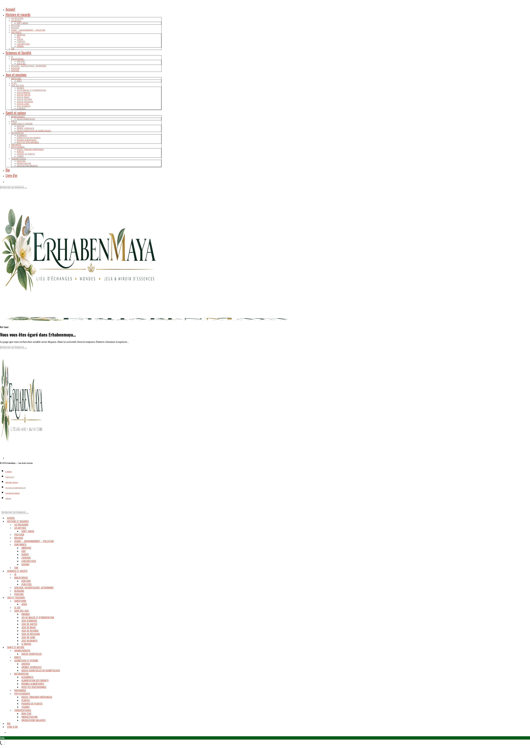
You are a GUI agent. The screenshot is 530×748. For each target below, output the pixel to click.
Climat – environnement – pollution (28, 30)
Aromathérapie (18, 116)
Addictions (16, 78)
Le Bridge (21, 108)
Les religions (17, 18)
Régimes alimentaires (27, 140)
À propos (9, 472)
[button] (26, 188)
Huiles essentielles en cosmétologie (34, 131)
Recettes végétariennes (28, 142)
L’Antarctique (23, 44)
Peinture (15, 70)
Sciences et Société (18, 52)
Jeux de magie (23, 97)
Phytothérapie (18, 147)
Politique (15, 25)
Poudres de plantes (26, 154)
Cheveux (20, 126)
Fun (12, 49)
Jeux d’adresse (23, 92)
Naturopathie (17, 133)
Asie (18, 37)
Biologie (15, 28)
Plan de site (10, 477)
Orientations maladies (27, 166)
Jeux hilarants (24, 106)
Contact (8, 499)
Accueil (10, 9)
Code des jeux (17, 85)
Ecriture (21, 61)
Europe (20, 39)
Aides (19, 81)
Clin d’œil (21, 63)
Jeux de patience (24, 99)
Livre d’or (11, 175)
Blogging (15, 68)
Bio (8, 170)
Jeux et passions (16, 74)
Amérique (21, 35)
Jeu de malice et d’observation (31, 90)
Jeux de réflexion (25, 102)
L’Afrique (21, 41)
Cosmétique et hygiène (22, 124)
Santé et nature (16, 112)
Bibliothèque (17, 59)
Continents (16, 32)
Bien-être (21, 161)
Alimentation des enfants (28, 138)
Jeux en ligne (23, 104)
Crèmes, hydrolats (25, 128)
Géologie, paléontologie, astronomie (29, 66)
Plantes (20, 152)
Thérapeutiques (18, 159)
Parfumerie (16, 145)
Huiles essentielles (26, 119)
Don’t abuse (22, 23)
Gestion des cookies (13, 493)
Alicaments (22, 135)
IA (12, 56)
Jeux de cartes (23, 95)
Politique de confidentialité (16, 488)
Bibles (14, 121)
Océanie (20, 46)
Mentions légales (12, 482)
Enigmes (20, 88)
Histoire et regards (18, 14)
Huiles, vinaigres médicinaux (30, 149)
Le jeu (14, 83)
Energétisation (24, 163)
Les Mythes (16, 21)
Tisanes (20, 156)
